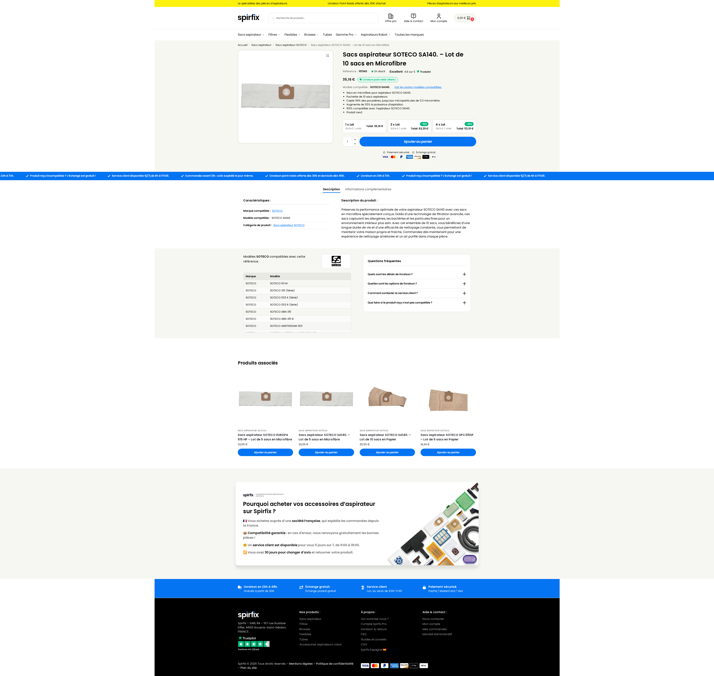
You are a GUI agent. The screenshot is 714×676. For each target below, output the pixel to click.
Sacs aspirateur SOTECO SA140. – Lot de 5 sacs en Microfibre (324, 437)
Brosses (304, 629)
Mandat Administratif (437, 634)
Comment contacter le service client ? (393, 293)
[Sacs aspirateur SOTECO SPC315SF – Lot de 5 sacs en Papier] (448, 399)
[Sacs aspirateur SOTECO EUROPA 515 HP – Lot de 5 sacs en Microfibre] (265, 399)
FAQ (363, 634)
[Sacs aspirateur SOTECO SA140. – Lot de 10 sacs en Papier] (387, 399)
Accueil (242, 45)
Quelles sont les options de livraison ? (392, 283)
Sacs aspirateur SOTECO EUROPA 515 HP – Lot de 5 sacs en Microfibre (265, 437)
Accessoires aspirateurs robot (320, 644)
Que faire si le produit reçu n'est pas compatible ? (400, 302)
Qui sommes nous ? (375, 619)
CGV (364, 644)
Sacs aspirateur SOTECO (291, 45)
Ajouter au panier (418, 141)
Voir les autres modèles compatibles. (418, 87)
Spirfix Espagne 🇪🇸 (373, 649)
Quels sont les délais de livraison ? (390, 274)
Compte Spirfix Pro (374, 624)
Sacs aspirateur (261, 45)
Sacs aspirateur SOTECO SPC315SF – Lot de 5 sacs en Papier (447, 437)
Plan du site (248, 668)
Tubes (303, 639)
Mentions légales (301, 664)
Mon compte (438, 21)
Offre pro (390, 21)
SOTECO (277, 211)
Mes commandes (434, 629)
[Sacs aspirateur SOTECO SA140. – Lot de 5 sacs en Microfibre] (326, 399)
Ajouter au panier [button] (265, 452)
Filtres (303, 624)
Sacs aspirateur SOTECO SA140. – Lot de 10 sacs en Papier (385, 437)
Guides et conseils (373, 639)
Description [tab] (331, 189)
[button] (465, 18)
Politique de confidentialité (334, 664)
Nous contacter (433, 619)
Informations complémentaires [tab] (368, 189)
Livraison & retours (374, 629)
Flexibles (305, 634)
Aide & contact (413, 21)
